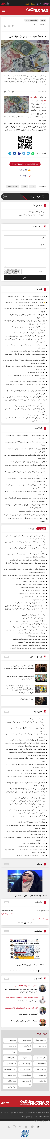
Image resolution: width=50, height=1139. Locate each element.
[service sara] (39, 4)
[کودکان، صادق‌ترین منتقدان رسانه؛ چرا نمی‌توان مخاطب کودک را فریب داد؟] (40, 678)
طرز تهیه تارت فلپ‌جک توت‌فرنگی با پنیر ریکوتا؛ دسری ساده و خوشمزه (26, 520)
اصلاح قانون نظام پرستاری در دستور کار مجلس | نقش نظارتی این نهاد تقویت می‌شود (21, 990)
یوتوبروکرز (13, 1040)
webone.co (42, 1063)
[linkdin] (14, 153)
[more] (6, 657)
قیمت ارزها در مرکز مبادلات (36, 211)
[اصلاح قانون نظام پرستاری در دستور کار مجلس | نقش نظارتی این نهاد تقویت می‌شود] (42, 988)
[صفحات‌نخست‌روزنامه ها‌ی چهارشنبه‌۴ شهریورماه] (25, 949)
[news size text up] (5, 91)
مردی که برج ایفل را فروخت (25, 699)
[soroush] (9, 153)
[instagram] (15, 1127)
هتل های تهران (11, 1063)
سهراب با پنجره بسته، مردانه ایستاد (27, 1001)
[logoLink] (37, 10)
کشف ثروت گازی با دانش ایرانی (28, 1014)
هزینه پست (12, 1046)
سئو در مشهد (27, 1057)
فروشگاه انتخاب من (25, 1063)
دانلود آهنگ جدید (40, 1057)
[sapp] (39, 1127)
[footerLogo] (33, 1102)
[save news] (13, 26)
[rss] (10, 1127)
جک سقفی (42, 1081)
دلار (33, 186)
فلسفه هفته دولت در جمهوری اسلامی (23, 910)
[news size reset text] (9, 91)
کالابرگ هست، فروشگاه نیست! (25, 693)
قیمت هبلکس (11, 1075)
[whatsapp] (32, 153)
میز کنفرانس (12, 1087)
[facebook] (19, 153)
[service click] (27, 4)
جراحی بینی (42, 1046)
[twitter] (23, 153)
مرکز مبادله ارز (12, 186)
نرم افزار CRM (11, 1057)
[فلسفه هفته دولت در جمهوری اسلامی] (41, 913)
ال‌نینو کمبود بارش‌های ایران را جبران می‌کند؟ (24, 1021)
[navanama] (46, 4)
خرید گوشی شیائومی (27, 1048)
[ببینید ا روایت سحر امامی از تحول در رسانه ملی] (25, 881)
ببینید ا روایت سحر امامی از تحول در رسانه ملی (30, 895)
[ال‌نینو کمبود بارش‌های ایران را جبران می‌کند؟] (42, 1022)
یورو (24, 186)
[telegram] (28, 153)
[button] (31, 923)
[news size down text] (13, 91)
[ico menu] (4, 10)
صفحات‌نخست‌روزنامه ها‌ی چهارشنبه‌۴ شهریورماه (31, 965)
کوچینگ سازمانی (26, 1075)
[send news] (9, 26)
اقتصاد (43, 20)
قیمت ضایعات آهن (10, 1069)
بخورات (14, 1052)
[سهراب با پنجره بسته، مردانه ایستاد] (42, 1000)
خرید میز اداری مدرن (26, 1083)
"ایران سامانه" (34, 1120)
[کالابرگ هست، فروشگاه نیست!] (40, 689)
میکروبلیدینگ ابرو (25, 1069)
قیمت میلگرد (12, 1081)
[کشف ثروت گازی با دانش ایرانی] (42, 1011)
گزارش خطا (23, 170)
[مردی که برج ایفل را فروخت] (40, 701)
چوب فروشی (27, 1040)
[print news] (4, 26)
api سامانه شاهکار (40, 1040)
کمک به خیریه (41, 1069)
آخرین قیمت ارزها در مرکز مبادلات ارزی (32, 215)
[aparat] (34, 1127)
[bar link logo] (5, 4)
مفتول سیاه (42, 1075)
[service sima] (33, 4)
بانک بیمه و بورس (31, 20)
